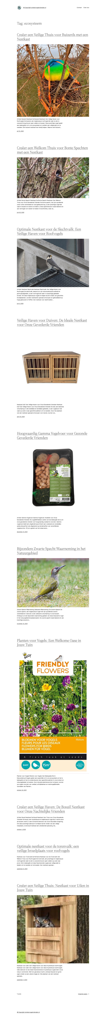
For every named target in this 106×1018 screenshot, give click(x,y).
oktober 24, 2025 (22, 790)
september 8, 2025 (22, 869)
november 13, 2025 (22, 623)
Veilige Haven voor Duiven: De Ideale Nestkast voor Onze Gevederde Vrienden (52, 322)
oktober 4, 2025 (21, 829)
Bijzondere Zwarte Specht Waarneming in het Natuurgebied (51, 550)
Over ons (86, 7)
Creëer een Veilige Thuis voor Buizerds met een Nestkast (52, 36)
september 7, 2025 (22, 980)
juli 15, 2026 (20, 131)
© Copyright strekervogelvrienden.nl (34, 7)
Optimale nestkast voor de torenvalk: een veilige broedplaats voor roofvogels (48, 848)
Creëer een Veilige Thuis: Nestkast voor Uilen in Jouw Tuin (53, 887)
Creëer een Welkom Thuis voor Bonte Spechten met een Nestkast (52, 150)
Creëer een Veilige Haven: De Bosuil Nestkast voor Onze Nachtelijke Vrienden (51, 809)
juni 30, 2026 (20, 212)
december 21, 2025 (22, 532)
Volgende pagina (83, 994)
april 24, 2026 (21, 416)
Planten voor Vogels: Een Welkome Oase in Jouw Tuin (49, 642)
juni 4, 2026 (20, 303)
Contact (79, 7)
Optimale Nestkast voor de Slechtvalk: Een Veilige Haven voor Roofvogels (49, 231)
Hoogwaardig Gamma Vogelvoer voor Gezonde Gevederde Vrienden (52, 435)
